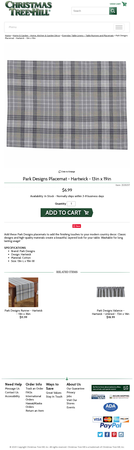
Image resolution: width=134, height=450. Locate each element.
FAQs (29, 392)
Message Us (12, 388)
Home (8, 35)
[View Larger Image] (67, 105)
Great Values (53, 392)
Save (78, 226)
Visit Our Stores (72, 401)
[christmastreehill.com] (29, 7)
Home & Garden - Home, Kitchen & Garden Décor (36, 35)
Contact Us (11, 392)
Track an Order (34, 388)
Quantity (60, 203)
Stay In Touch (54, 396)
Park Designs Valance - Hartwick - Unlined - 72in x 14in (110, 312)
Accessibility (12, 396)
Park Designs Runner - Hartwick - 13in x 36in (23, 312)
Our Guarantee (75, 388)
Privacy (71, 392)
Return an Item (35, 410)
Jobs (69, 396)
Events (71, 407)
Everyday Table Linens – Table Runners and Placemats (88, 35)
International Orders (33, 398)
